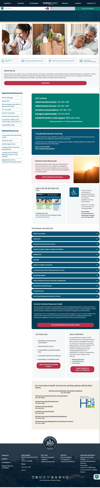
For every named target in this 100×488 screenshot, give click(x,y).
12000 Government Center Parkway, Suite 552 (63, 61)
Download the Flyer (42, 213)
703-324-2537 (8, 60)
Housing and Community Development (10, 148)
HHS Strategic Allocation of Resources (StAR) (11, 105)
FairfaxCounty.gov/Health (44, 406)
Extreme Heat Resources (10, 116)
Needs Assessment (78, 359)
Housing (36, 260)
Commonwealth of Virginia (88, 470)
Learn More (45, 83)
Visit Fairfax (84, 465)
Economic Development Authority (87, 462)
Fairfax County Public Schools (87, 458)
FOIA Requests (65, 459)
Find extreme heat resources (52, 177)
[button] (7, 3)
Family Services (7, 141)
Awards (4, 459)
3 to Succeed (6, 110)
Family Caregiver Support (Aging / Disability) (48, 249)
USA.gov (82, 472)
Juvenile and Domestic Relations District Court (49, 270)
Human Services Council (46, 346)
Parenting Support (39, 275)
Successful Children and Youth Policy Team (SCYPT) (11, 121)
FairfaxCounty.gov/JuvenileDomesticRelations (51, 416)
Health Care (37, 254)
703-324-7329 (26, 467)
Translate (5, 455)
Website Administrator (68, 462)
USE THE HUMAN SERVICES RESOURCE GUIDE (65, 325)
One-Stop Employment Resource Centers (46, 296)
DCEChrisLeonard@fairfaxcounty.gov (34, 61)
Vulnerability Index (8, 125)
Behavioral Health (39, 234)
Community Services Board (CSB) (11, 136)
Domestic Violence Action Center (44, 244)
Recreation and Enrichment (42, 286)
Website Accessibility (47, 457)
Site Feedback (6, 462)
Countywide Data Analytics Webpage (82, 369)
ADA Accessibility (66, 457)
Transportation (38, 291)
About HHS (5, 101)
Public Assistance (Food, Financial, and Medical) (49, 281)
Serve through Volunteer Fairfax (48, 365)
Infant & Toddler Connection (42, 265)
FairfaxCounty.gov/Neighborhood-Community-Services (54, 421)
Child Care (36, 239)
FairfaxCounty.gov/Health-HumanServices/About (65, 391)
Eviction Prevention (8, 113)
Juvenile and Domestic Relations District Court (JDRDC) (10, 154)
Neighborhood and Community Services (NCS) (11, 161)
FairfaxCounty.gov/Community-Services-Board (51, 396)
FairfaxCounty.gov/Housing (44, 411)
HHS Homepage (7, 98)
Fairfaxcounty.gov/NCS (47, 149)
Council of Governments (88, 468)
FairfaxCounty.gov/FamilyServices (46, 401)
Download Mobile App (48, 462)
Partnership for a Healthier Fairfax (48, 359)
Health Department (8, 144)
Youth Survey (76, 363)
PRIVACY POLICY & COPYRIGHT (7, 467)
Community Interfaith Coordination (49, 356)
